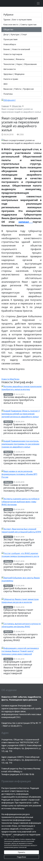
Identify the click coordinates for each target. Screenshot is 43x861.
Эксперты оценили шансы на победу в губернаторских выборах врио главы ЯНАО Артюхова (20, 517)
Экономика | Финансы (13, 59)
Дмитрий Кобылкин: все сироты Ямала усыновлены (19, 590)
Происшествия (10, 39)
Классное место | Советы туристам (19, 24)
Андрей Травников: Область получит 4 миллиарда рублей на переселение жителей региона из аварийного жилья (21, 429)
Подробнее (21, 857)
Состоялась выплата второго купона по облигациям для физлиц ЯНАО (20, 637)
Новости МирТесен (10, 379)
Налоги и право (10, 79)
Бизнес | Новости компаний (16, 49)
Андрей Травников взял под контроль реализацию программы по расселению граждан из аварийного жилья (21, 459)
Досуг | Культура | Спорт (15, 34)
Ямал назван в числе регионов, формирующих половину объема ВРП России (21, 487)
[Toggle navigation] (38, 3)
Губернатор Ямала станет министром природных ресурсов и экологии (18, 612)
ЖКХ (5, 84)
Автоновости (9, 69)
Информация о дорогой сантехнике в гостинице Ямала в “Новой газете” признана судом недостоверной (17, 667)
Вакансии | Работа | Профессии (18, 89)
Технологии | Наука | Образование (20, 64)
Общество (8, 29)
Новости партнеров (12, 54)
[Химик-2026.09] (9, 100)
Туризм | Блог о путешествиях (17, 19)
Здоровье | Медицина (13, 74)
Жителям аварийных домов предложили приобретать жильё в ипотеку (19, 399)
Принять (21, 852)
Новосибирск (9, 44)
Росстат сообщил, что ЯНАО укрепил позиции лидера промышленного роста (19, 566)
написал (26, 221)
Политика (8, 94)
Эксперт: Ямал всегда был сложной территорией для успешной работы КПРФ (19, 542)
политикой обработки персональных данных (20, 845)
